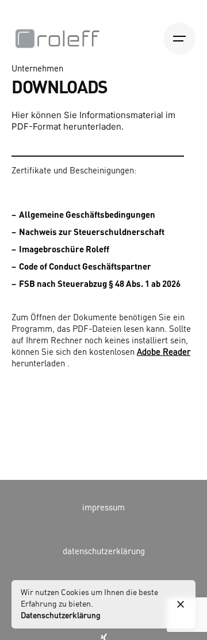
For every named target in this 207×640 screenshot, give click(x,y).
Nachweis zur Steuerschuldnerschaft (91, 231)
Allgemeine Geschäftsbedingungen (87, 214)
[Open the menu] (179, 38)
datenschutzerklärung (104, 551)
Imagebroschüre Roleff (64, 249)
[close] (180, 604)
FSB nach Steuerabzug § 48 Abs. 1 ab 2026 (100, 283)
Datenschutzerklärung (61, 616)
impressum (103, 508)
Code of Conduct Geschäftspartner (85, 266)
